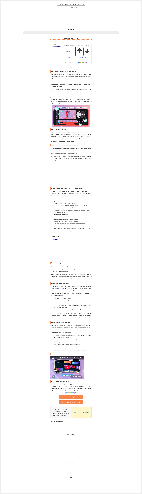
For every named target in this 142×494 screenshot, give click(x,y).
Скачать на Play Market (83, 57)
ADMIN (60, 41)
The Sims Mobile (71, 4)
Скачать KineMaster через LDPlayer (71, 397)
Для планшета (72, 26)
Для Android (65, 26)
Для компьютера (55, 26)
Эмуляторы (71, 29)
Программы (88, 26)
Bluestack (58, 288)
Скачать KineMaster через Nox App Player (71, 402)
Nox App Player (64, 288)
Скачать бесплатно (57, 46)
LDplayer (70, 288)
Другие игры (81, 26)
